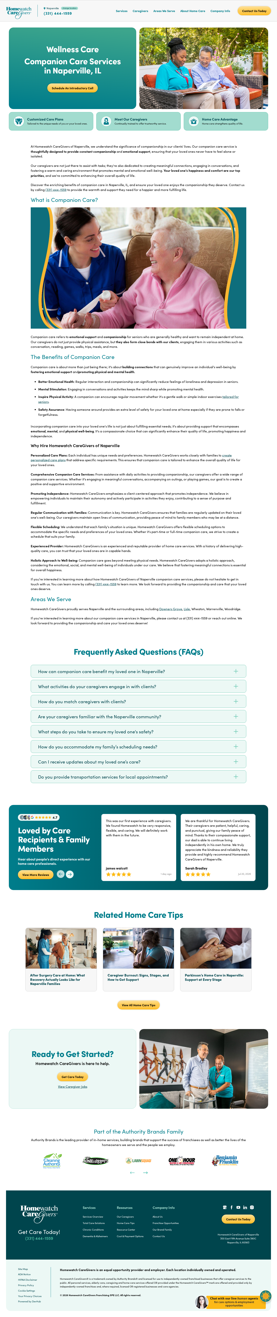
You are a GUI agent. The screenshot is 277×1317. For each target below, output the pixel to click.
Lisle (187, 609)
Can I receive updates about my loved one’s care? (89, 762)
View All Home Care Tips (138, 1005)
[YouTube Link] (238, 1208)
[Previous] (132, 1172)
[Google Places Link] (225, 1208)
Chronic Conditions (93, 1229)
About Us (158, 1216)
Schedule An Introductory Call (72, 88)
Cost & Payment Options (130, 1236)
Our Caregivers (125, 1216)
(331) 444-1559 (58, 13)
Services (121, 11)
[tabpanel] (52, 1160)
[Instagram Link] (252, 1208)
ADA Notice (24, 1274)
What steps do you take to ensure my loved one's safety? (96, 731)
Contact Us (159, 1236)
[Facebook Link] (231, 1208)
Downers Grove (170, 609)
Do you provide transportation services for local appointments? (103, 777)
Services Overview (93, 1216)
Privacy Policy (26, 1285)
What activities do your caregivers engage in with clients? (97, 686)
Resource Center (126, 1229)
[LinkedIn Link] (245, 1208)
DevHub (36, 1301)
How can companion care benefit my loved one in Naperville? (101, 671)
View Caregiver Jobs (72, 1086)
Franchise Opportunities (166, 1223)
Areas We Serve (164, 11)
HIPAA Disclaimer (27, 1279)
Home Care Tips (126, 1223)
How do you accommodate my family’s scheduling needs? (97, 747)
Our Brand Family (162, 1229)
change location (70, 8)
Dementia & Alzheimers (95, 1236)
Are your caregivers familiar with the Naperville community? (99, 716)
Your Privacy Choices (30, 1296)
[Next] (145, 1172)
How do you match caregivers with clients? (82, 701)
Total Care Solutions (94, 1223)
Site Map (23, 1269)
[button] (233, 1311)
